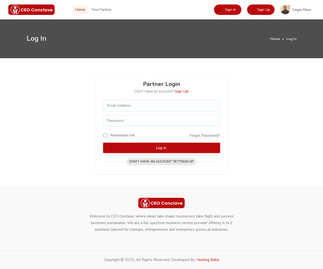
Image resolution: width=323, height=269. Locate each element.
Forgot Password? (204, 135)
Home (80, 9)
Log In (161, 147)
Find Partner (102, 9)
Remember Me (122, 135)
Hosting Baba (207, 259)
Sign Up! (182, 91)
